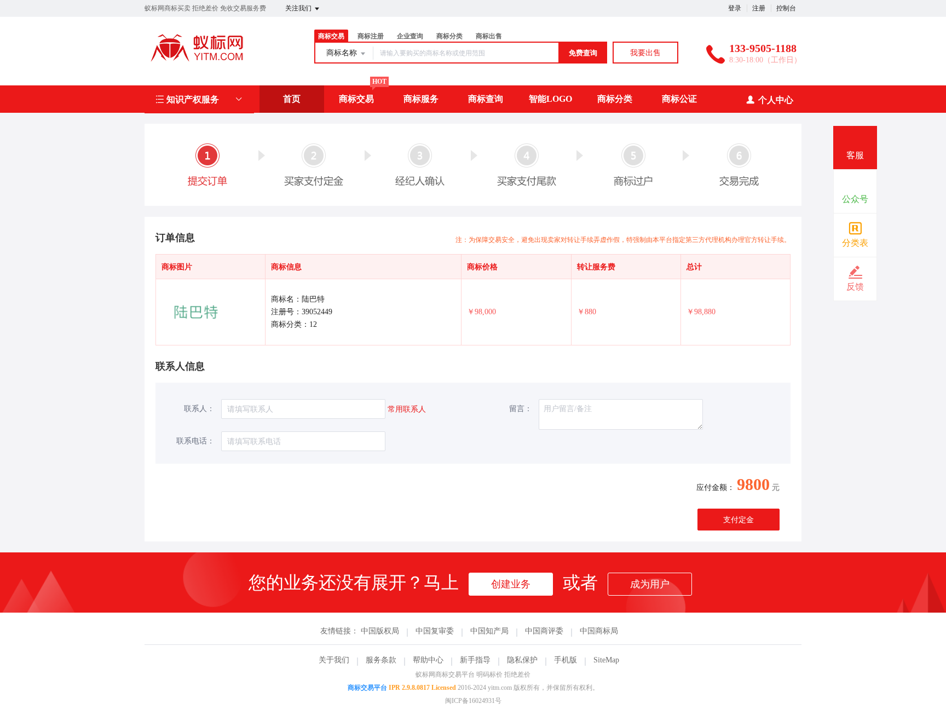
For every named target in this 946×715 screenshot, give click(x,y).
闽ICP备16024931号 (473, 701)
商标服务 (421, 98)
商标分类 (449, 36)
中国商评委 (544, 631)
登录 (734, 8)
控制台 (786, 8)
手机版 (565, 660)
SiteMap (606, 660)
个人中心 (775, 100)
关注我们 (299, 8)
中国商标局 (599, 631)
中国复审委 (435, 631)
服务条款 (381, 660)
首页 (292, 98)
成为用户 (650, 584)
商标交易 (356, 98)
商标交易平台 (367, 687)
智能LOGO (550, 98)
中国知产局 (489, 631)
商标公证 (679, 98)
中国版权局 (380, 631)
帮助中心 (428, 660)
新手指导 (475, 660)
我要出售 (645, 53)
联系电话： (195, 441)
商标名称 (342, 53)
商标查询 (485, 98)
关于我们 (334, 660)
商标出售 (489, 36)
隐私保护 (522, 660)
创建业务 (510, 584)
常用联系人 (407, 409)
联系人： (199, 409)
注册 (758, 8)
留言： (520, 409)
